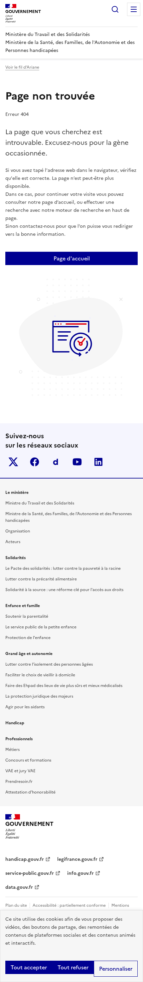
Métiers (12, 750)
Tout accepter (29, 967)
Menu (133, 9)
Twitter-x (13, 462)
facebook (35, 462)
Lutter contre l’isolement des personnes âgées (49, 664)
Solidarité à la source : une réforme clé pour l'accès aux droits (64, 590)
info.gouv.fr (80, 873)
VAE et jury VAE (20, 771)
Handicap (14, 723)
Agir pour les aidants (25, 707)
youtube (77, 462)
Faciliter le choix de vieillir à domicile (40, 675)
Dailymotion (56, 462)
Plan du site (16, 905)
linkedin (98, 462)
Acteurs (12, 542)
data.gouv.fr (19, 887)
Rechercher (115, 9)
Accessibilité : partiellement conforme (69, 905)
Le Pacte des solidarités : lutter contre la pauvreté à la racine (63, 568)
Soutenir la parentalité (26, 616)
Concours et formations (28, 760)
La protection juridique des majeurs (39, 696)
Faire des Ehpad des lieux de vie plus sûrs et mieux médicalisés (63, 686)
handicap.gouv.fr (24, 859)
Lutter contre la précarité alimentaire (41, 579)
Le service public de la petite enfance (40, 627)
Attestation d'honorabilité (30, 792)
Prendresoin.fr (19, 782)
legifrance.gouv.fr (77, 859)
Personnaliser (115, 969)
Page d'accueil (72, 258)
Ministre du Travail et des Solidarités (39, 503)
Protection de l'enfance (28, 638)
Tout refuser (73, 967)
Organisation (17, 531)
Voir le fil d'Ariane (22, 67)
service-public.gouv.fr (29, 873)
